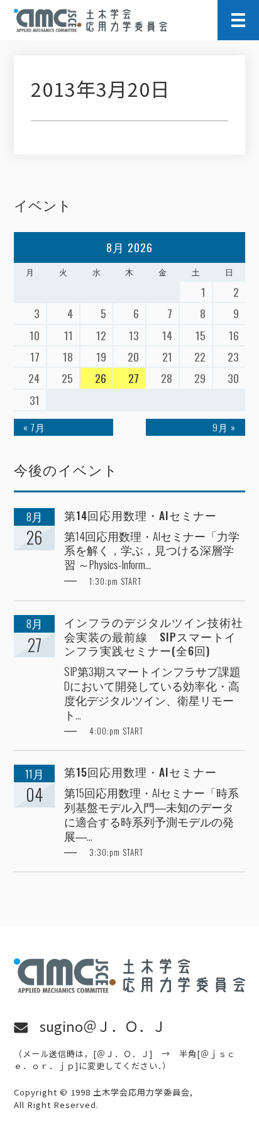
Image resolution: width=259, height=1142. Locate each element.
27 (133, 378)
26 (100, 378)
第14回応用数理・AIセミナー (140, 515)
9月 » (224, 427)
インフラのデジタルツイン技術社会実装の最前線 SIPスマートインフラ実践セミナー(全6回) (153, 636)
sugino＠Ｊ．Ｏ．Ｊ (103, 1026)
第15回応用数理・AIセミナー (140, 772)
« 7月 (34, 427)
